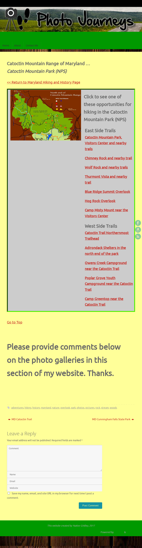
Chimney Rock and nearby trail (108, 158)
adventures (17, 407)
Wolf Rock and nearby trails (106, 167)
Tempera (119, 532)
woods (113, 407)
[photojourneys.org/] (138, 223)
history (36, 407)
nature (55, 407)
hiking (28, 407)
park (73, 407)
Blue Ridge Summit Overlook (107, 192)
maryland (46, 407)
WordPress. (132, 532)
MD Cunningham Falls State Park (111, 419)
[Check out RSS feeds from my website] (138, 236)
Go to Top (14, 322)
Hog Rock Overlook (100, 201)
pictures (89, 407)
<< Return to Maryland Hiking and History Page (43, 82)
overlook (65, 407)
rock (97, 407)
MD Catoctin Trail (21, 419)
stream (105, 407)
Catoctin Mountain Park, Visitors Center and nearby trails (105, 143)
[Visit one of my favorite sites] (138, 230)
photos (80, 407)
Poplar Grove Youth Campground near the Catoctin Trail (109, 284)
